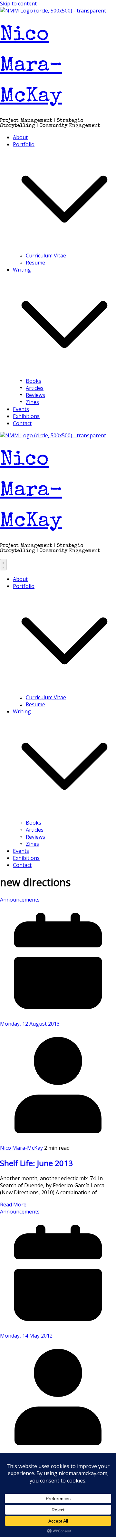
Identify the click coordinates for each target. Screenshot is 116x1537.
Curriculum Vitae (46, 255)
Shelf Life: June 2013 (36, 1163)
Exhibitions (26, 416)
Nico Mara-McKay (31, 66)
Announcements (20, 899)
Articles (35, 387)
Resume (35, 262)
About (20, 137)
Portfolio (23, 144)
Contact (22, 423)
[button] (64, 248)
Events (21, 409)
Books (33, 380)
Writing (22, 269)
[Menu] (3, 564)
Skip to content (18, 3)
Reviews (35, 395)
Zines (32, 402)
